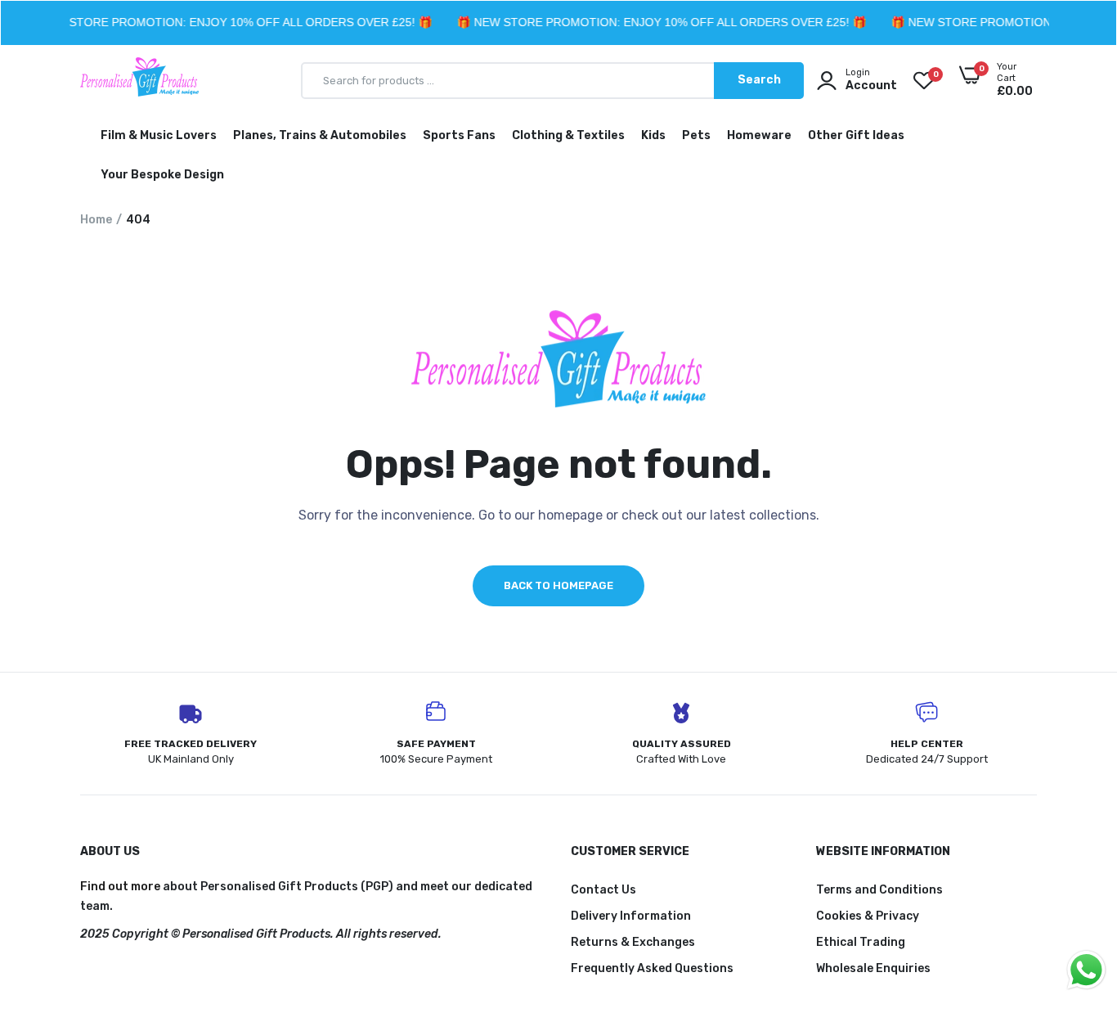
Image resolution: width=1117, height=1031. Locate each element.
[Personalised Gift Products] (139, 80)
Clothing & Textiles (568, 135)
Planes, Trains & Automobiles (319, 135)
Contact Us (603, 890)
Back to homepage (558, 585)
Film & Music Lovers (159, 135)
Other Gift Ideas (856, 135)
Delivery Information (631, 916)
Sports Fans (459, 135)
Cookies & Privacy (867, 916)
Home (96, 220)
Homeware (759, 135)
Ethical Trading (860, 942)
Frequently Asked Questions (652, 968)
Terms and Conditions (879, 890)
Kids (653, 135)
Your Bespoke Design (162, 175)
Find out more (120, 887)
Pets (696, 135)
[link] (1072, 912)
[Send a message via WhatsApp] (1086, 970)
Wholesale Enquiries (873, 968)
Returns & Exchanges (633, 942)
